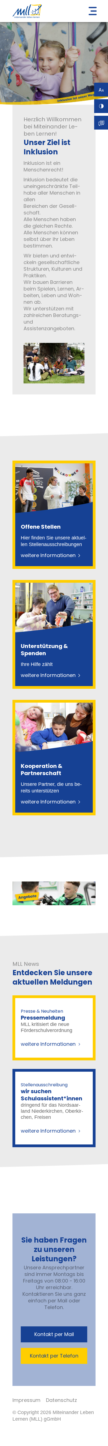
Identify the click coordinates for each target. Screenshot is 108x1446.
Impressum (26, 1400)
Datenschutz (61, 1400)
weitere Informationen (48, 555)
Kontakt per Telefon (54, 1355)
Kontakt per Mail (54, 1334)
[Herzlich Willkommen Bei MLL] (54, 381)
